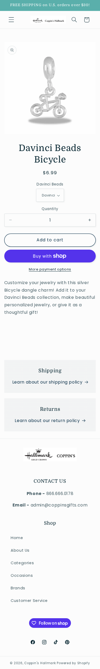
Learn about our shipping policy (47, 382)
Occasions (22, 575)
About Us (20, 550)
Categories (22, 563)
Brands (18, 588)
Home (17, 537)
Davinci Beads (50, 184)
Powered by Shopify (73, 663)
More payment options (50, 269)
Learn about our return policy (47, 420)
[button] (11, 20)
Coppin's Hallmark (40, 663)
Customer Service (29, 600)
